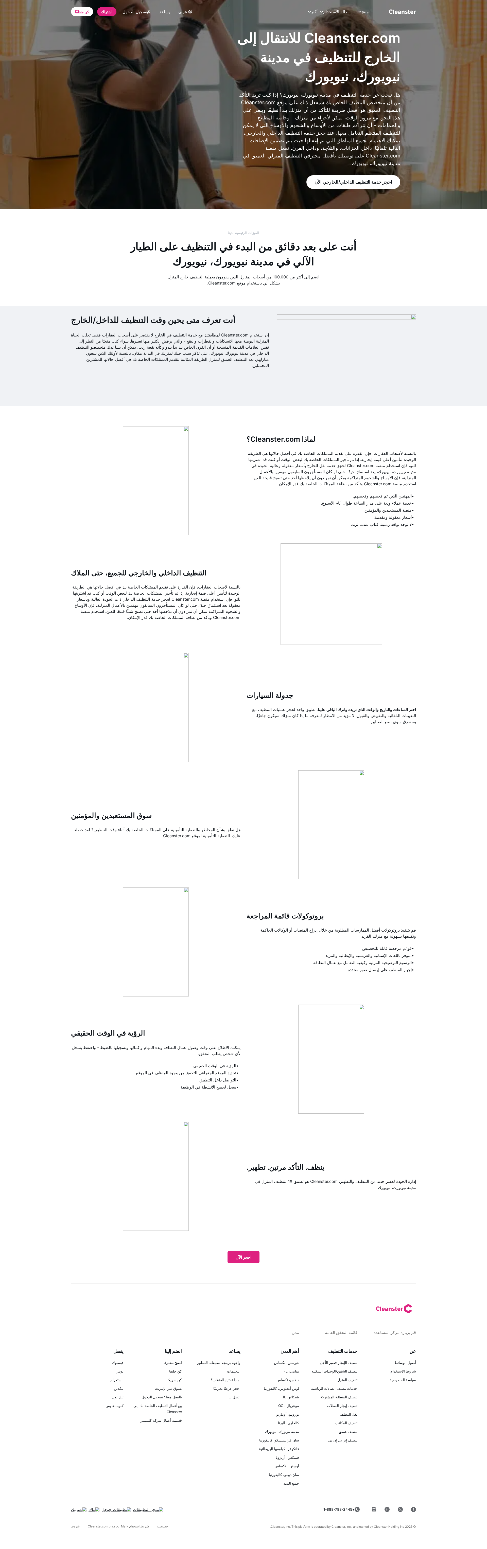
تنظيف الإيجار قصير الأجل (338, 1362)
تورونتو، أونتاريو (287, 1414)
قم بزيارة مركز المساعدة (395, 1332)
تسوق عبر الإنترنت (168, 1388)
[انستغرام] (374, 1509)
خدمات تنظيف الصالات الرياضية (334, 1388)
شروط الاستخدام (403, 1371)
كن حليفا (175, 1371)
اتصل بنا (234, 1397)
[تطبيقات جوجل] (116, 1509)
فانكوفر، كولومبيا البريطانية (279, 1449)
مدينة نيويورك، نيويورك (282, 1431)
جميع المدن (291, 1483)
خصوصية (162, 1526)
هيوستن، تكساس (286, 1362)
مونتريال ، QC (288, 1405)
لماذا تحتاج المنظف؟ (225, 1380)
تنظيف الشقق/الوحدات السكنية (334, 1371)
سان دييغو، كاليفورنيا (284, 1474)
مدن (295, 1332)
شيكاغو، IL (291, 1397)
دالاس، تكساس (287, 1380)
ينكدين (119, 1388)
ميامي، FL (291, 1371)
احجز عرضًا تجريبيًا (226, 1388)
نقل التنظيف (348, 1414)
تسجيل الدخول (135, 11)
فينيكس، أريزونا (287, 1457)
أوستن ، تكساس (287, 1466)
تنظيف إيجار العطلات (342, 1405)
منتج (365, 11)
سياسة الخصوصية (403, 1380)
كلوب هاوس (115, 1405)
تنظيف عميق (348, 1431)
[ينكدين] (387, 1509)
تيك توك (118, 1397)
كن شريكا (174, 1380)
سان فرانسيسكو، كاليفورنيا (279, 1440)
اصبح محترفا (173, 1362)
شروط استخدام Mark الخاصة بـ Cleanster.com (118, 1526)
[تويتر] (400, 1509)
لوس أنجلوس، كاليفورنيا (281, 1388)
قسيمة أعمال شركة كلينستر (161, 1420)
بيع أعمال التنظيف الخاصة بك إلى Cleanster (157, 1408)
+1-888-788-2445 (339, 1509)
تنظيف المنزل (347, 1380)
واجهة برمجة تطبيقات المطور (218, 1362)
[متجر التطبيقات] (148, 1509)
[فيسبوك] (413, 1509)
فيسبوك (118, 1362)
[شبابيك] (78, 1509)
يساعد (164, 11)
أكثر (314, 11)
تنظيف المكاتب (346, 1423)
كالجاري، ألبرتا (288, 1423)
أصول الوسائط (405, 1362)
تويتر (120, 1371)
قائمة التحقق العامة (341, 1332)
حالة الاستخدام (335, 11)
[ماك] (94, 1509)
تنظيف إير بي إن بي (342, 1440)
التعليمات (233, 1371)
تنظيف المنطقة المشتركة (339, 1397)
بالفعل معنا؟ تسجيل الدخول (162, 1397)
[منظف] (402, 11)
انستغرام (117, 1380)
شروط (75, 1526)
